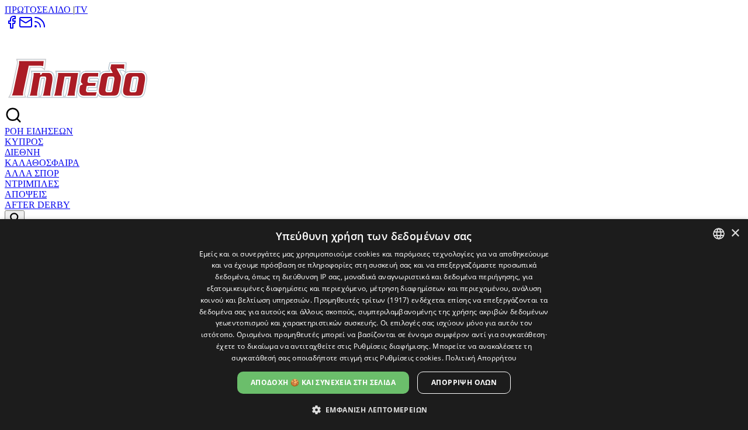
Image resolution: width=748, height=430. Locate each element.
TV (81, 10)
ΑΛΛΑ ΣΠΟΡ (32, 173)
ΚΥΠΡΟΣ (24, 142)
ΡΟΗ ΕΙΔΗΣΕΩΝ (39, 131)
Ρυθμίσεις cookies (410, 358)
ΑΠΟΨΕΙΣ (26, 194)
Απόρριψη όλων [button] (464, 382)
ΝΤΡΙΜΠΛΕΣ (32, 184)
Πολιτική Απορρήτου (480, 358)
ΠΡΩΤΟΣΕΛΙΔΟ (39, 10)
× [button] (734, 233)
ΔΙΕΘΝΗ (22, 152)
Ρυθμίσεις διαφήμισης (391, 346)
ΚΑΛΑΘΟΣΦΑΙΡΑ (42, 163)
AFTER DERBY (37, 205)
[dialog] (374, 324)
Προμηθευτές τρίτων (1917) (362, 300)
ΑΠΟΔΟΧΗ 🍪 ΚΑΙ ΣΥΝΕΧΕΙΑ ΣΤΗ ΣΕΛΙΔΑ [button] (323, 382)
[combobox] (719, 234)
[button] (374, 409)
